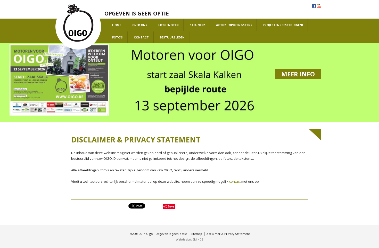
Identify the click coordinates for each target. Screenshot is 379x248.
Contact (141, 37)
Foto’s (117, 37)
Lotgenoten (168, 25)
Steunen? (197, 25)
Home (116, 25)
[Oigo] (78, 27)
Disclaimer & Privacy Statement (228, 234)
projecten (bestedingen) (283, 25)
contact (235, 181)
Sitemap (196, 234)
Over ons (139, 25)
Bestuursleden (172, 37)
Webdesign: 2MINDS (189, 239)
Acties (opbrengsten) (234, 25)
